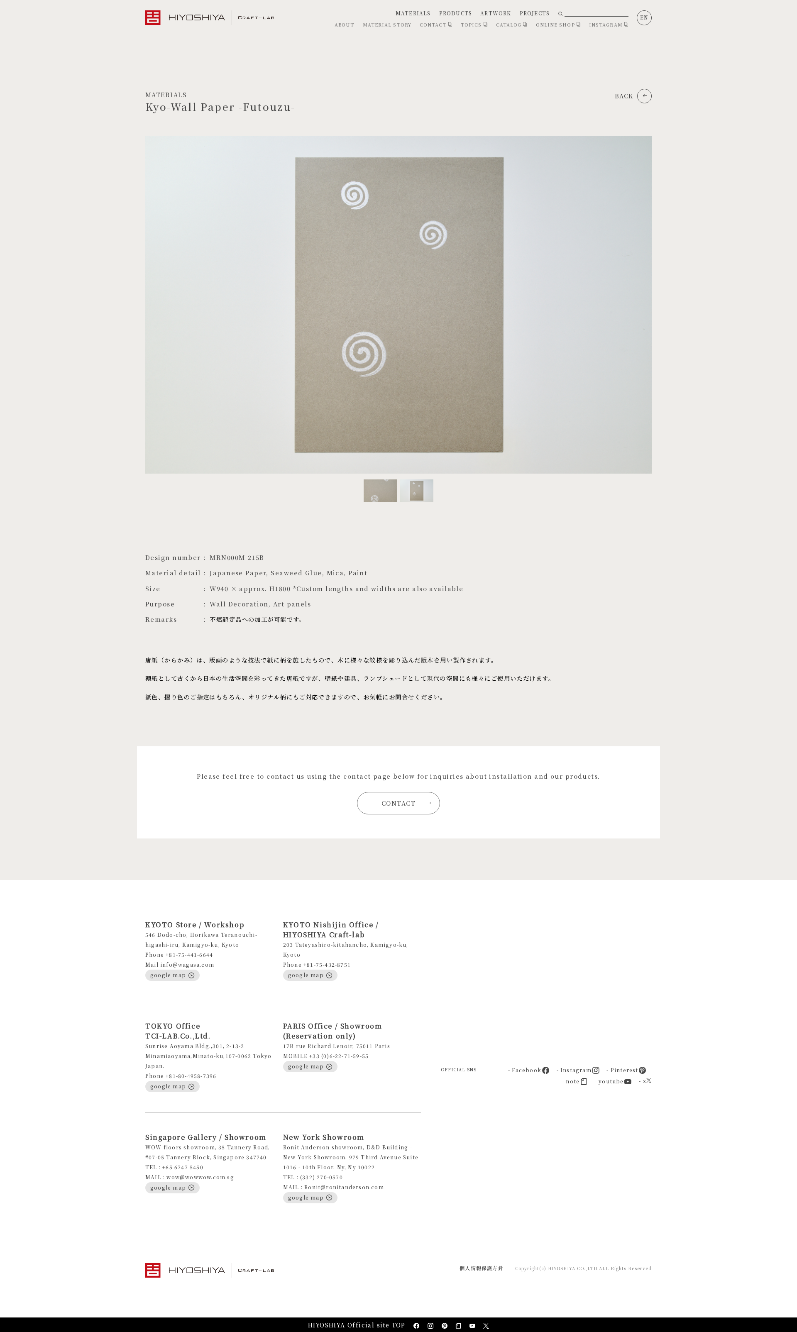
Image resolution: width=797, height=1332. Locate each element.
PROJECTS (535, 13)
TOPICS (472, 24)
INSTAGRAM (606, 24)
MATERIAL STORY (387, 24)
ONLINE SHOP (556, 24)
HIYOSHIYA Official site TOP (357, 1325)
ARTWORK (495, 13)
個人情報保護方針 (482, 1267)
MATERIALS (413, 13)
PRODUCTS (455, 13)
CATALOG (509, 24)
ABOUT (344, 24)
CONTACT (434, 24)
